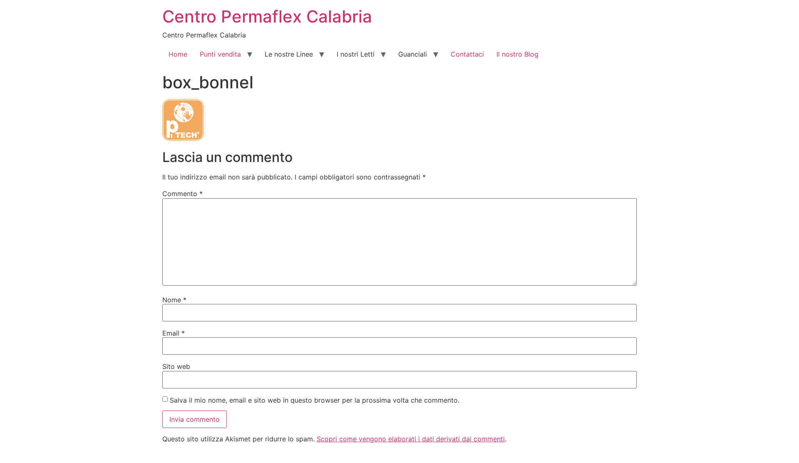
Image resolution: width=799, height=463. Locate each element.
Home (178, 54)
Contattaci (467, 54)
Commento (182, 193)
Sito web (176, 366)
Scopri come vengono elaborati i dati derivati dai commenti (411, 439)
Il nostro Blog (517, 54)
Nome (174, 299)
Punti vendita (220, 54)
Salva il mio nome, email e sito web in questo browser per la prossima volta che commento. (314, 400)
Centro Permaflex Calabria (267, 16)
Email (173, 333)
